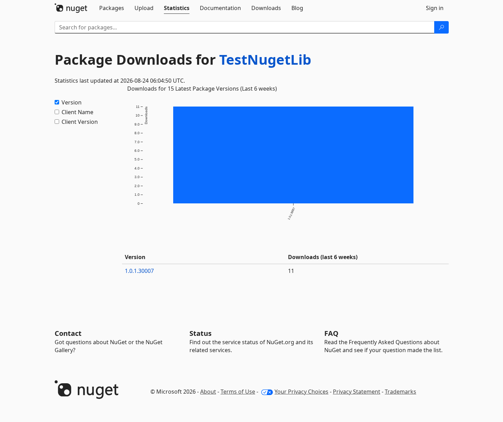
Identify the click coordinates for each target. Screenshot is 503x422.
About (208, 391)
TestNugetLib (265, 59)
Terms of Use (238, 391)
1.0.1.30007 (139, 271)
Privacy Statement (356, 391)
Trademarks (400, 391)
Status (200, 333)
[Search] (441, 27)
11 (291, 271)
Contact (68, 333)
